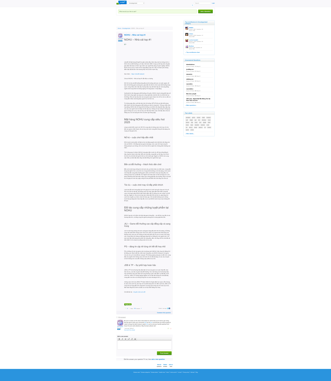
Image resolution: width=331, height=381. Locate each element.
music (196, 122)
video (209, 122)
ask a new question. (158, 359)
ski (186, 127)
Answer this (128, 304)
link (145, 322)
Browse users (137, 372)
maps (192, 125)
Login (213, 3)
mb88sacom (189, 79)
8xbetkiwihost (190, 64)
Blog (197, 372)
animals (198, 117)
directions (204, 120)
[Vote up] (125, 308)
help (192, 122)
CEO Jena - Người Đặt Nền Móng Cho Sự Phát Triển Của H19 (198, 99)
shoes (187, 125)
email (208, 125)
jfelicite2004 (120, 326)
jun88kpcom (190, 69)
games (193, 117)
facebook (208, 117)
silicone (187, 122)
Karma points (173, 372)
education (197, 125)
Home (119, 28)
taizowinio (189, 74)
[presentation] (119, 339)
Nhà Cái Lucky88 (191, 94)
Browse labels (154, 372)
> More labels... (189, 133)
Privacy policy (186, 372)
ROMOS (191, 27)
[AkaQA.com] (121, 2)
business (203, 125)
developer (188, 117)
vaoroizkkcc (189, 89)
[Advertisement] (147, 22)
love (199, 120)
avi (205, 127)
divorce (190, 127)
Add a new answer (122, 336)
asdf (187, 120)
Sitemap (192, 372)
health (203, 117)
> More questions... (191, 105)
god (195, 120)
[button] (119, 339)
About (167, 372)
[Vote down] (129, 308)
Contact (179, 372)
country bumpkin (193, 40)
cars (200, 122)
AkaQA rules (162, 372)
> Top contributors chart (192, 52)
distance (200, 127)
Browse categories (145, 372)
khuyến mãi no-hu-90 (139, 292)
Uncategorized (126, 28)
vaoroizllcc (189, 84)
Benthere (191, 46)
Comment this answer (129, 330)
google (204, 122)
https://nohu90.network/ (137, 74)
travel (209, 120)
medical (209, 127)
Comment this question (164, 312)
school (192, 129)
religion (191, 120)
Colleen (191, 34)
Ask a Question (205, 11)
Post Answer (164, 353)
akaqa (195, 127)
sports (187, 129)
